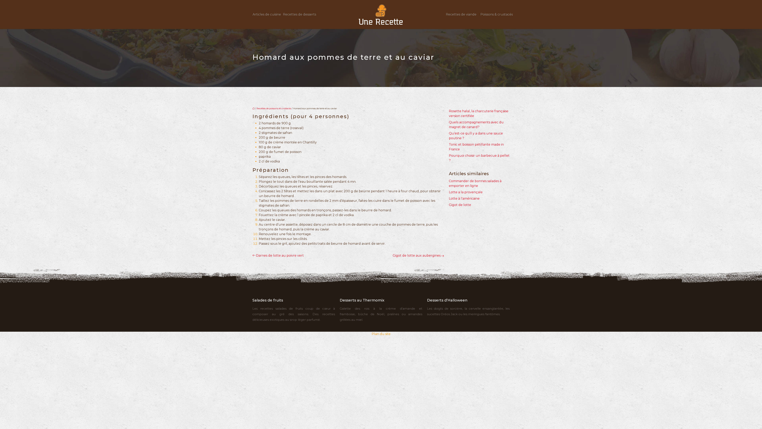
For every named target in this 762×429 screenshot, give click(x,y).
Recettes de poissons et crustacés (274, 108)
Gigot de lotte (460, 205)
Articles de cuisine (267, 14)
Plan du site (381, 334)
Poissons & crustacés (496, 14)
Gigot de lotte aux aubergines (417, 255)
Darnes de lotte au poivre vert (280, 255)
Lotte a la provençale (466, 192)
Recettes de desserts (299, 14)
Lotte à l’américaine (464, 198)
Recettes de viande (461, 14)
